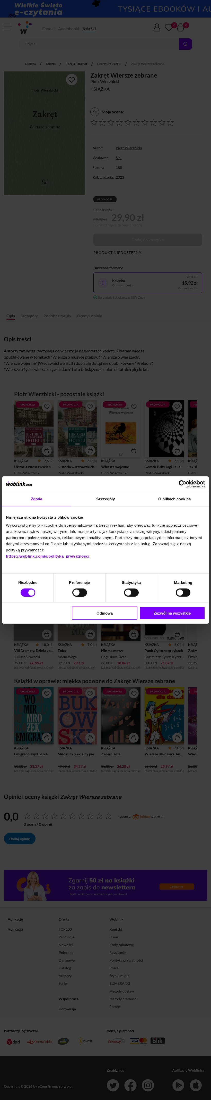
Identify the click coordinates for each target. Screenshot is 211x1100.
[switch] (79, 592)
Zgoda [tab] (36, 499)
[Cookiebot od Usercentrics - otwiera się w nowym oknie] (182, 484)
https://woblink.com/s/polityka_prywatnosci (47, 556)
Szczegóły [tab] (105, 499)
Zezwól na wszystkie (172, 613)
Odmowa (104, 613)
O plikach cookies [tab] (174, 499)
